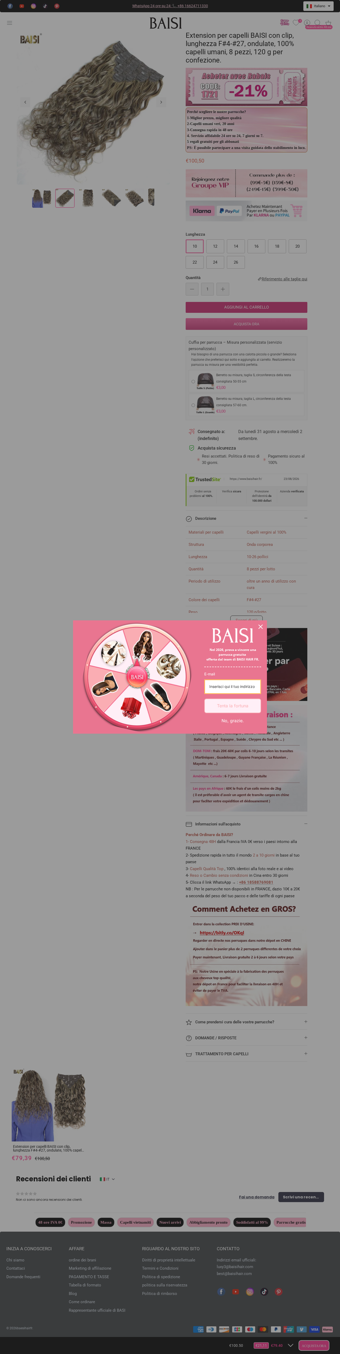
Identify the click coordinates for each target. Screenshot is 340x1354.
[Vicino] (260, 626)
